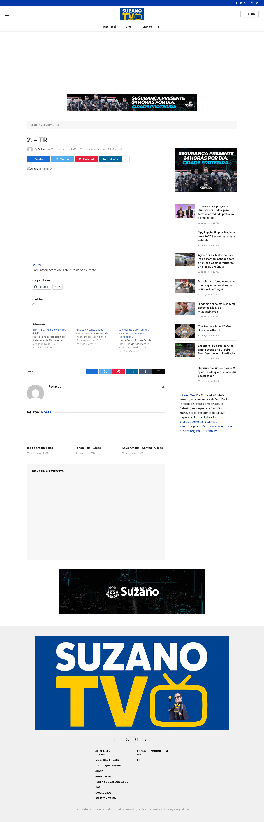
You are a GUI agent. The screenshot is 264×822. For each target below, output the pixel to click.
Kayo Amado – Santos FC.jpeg (142, 447)
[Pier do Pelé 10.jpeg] (96, 431)
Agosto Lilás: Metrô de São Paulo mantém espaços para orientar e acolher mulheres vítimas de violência (216, 260)
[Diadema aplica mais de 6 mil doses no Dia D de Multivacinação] (185, 308)
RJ (138, 760)
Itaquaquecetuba (108, 765)
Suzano (100, 754)
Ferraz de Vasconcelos (111, 781)
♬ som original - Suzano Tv (198, 431)
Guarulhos (103, 792)
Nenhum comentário (94, 149)
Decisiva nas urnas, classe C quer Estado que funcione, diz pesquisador (217, 372)
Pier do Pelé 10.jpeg (88, 447)
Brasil (129, 26)
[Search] (257, 3)
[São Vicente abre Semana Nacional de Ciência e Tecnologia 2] (140, 340)
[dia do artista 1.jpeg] (48, 431)
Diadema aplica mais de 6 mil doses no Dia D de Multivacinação (216, 307)
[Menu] (7, 14)
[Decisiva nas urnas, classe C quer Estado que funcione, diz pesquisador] (185, 373)
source (37, 265)
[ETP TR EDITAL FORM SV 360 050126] (53, 338)
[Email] (14, 307)
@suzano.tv (187, 394)
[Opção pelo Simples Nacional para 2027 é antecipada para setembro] (185, 237)
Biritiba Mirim (106, 798)
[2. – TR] (96, 212)
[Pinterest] (14, 299)
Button (249, 14)
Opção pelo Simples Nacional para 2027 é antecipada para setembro (217, 236)
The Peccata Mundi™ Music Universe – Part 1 (215, 328)
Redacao (42, 149)
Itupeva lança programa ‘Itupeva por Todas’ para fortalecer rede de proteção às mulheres (216, 212)
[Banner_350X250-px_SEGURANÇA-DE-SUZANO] (206, 170)
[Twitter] (14, 282)
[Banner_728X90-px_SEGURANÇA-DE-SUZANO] (132, 102)
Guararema (103, 776)
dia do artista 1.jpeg (40, 447)
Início (34, 124)
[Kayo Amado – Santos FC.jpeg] (143, 431)
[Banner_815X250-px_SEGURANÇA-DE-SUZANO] (132, 591)
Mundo (147, 26)
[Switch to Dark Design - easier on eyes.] (252, 3)
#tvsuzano (224, 426)
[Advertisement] (132, 63)
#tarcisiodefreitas (191, 422)
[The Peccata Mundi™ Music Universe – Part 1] (185, 331)
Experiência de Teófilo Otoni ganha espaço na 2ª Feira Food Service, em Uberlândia (216, 349)
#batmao (210, 422)
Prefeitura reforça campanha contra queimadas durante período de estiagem (217, 285)
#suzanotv (209, 426)
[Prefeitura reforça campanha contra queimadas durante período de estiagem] (185, 286)
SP (159, 26)
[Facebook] (14, 274)
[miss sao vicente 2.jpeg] (97, 337)
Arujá (99, 770)
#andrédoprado (190, 426)
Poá (98, 787)
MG (139, 754)
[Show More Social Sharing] (126, 159)
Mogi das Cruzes (107, 760)
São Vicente (47, 124)
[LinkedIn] (14, 291)
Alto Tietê (109, 26)
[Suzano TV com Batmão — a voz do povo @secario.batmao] (132, 14)
